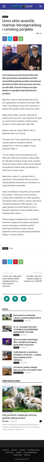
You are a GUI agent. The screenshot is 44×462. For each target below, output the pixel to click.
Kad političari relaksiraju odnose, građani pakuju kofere (19, 416)
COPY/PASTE (9, 453)
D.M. (11, 248)
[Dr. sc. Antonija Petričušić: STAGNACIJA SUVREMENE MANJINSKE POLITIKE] (7, 328)
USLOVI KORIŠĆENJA (30, 453)
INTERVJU (22, 450)
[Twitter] (10, 38)
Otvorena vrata (18, 320)
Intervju (16, 335)
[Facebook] (4, 38)
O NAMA (18, 453)
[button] (4, 6)
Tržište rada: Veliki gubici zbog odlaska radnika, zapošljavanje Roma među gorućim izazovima (11, 281)
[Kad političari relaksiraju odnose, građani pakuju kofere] (7, 317)
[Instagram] (15, 299)
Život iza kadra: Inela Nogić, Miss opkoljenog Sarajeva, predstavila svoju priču (25, 342)
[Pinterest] (15, 38)
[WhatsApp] (21, 38)
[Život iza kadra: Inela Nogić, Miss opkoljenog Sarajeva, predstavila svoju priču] (7, 341)
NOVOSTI (14, 450)
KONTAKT (27, 455)
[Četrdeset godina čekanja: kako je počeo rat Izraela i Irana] (7, 370)
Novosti (4, 12)
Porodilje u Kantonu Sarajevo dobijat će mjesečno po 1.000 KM (33, 278)
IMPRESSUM (18, 455)
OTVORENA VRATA (34, 450)
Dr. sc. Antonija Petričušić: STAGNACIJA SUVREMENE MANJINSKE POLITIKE (25, 329)
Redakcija (5, 421)
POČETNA (5, 450)
